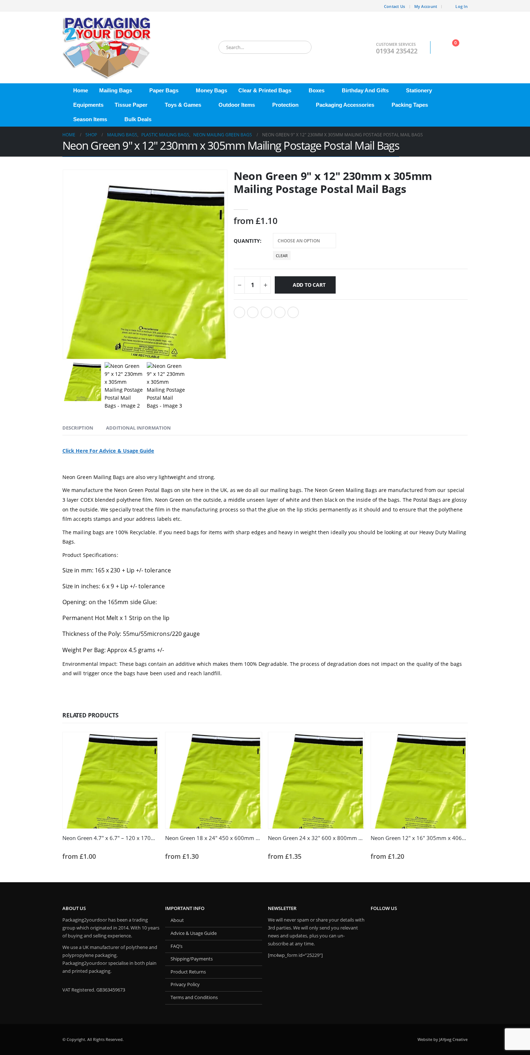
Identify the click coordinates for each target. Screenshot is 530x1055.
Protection (285, 105)
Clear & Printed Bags (264, 90)
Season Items (90, 119)
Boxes (316, 90)
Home (80, 90)
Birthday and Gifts (365, 90)
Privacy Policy (185, 984)
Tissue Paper (131, 105)
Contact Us (394, 6)
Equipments (88, 105)
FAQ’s (176, 946)
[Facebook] (68, 6)
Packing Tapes (410, 105)
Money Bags (211, 90)
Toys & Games (183, 105)
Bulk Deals (137, 119)
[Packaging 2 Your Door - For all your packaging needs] (107, 47)
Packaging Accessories (345, 105)
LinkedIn (266, 312)
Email (293, 312)
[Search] (301, 47)
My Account (425, 6)
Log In (461, 6)
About (177, 920)
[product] (111, 780)
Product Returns (188, 972)
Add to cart (309, 284)
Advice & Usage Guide (194, 933)
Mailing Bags (115, 90)
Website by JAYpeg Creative (443, 1039)
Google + (280, 312)
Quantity (247, 240)
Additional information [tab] (138, 428)
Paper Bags (163, 90)
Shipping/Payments (192, 959)
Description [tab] (77, 428)
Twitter (253, 312)
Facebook (239, 312)
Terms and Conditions (194, 997)
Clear (282, 255)
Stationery (419, 90)
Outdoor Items (236, 105)
